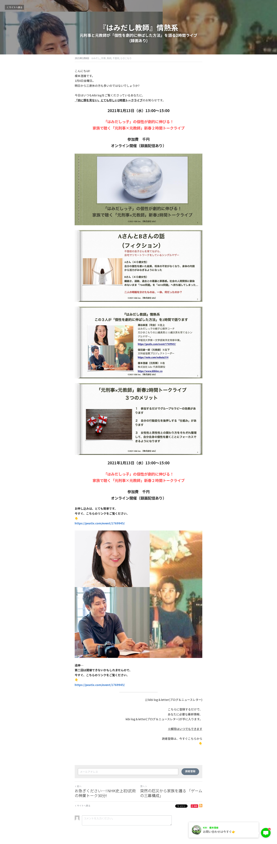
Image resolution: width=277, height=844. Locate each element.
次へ (142, 786)
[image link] (138, 189)
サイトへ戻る (15, 7)
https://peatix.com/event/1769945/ (100, 523)
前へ (79, 786)
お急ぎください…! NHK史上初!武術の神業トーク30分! (105, 793)
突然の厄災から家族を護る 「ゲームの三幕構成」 (171, 793)
